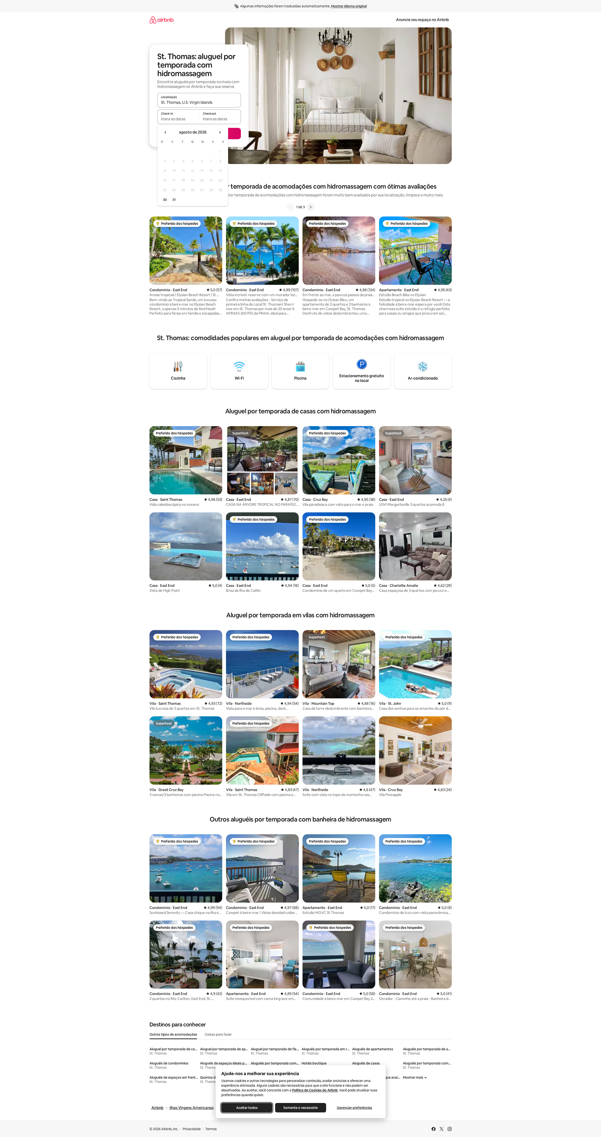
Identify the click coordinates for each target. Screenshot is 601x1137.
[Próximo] (310, 207)
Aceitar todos (246, 1108)
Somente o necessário (300, 1108)
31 (174, 200)
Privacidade (192, 1129)
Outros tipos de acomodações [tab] (173, 1034)
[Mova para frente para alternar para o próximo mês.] (219, 132)
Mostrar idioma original (349, 6)
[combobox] (199, 102)
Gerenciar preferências (354, 1108)
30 (165, 200)
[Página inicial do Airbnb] (161, 19)
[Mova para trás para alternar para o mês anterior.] (165, 132)
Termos (211, 1129)
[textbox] (178, 119)
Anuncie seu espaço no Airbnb (422, 19)
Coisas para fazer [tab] (218, 1034)
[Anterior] (290, 207)
